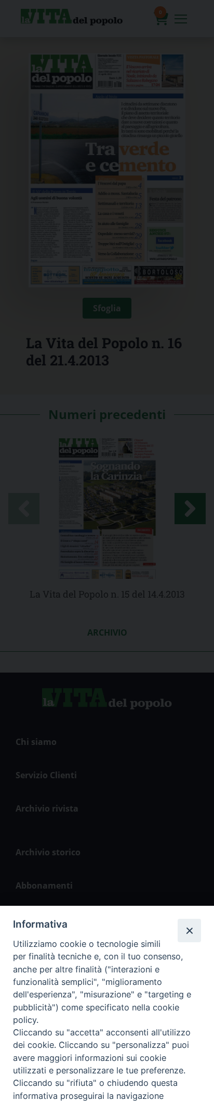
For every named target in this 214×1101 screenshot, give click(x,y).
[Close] (189, 930)
